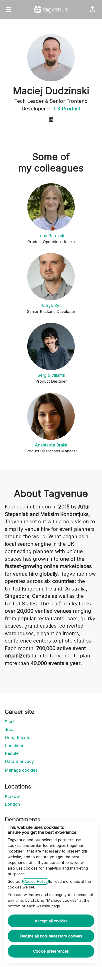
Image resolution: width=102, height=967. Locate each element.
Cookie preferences (51, 951)
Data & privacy (19, 761)
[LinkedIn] (51, 120)
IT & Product (66, 109)
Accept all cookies (51, 921)
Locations (14, 745)
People (12, 753)
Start (9, 721)
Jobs (9, 729)
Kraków (12, 796)
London (12, 804)
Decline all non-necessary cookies (51, 936)
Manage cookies (21, 770)
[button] (92, 9)
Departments (17, 737)
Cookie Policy (35, 881)
